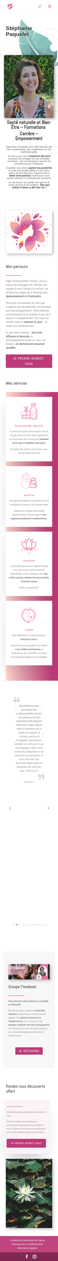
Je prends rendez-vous (29, 361)
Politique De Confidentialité (27, 1244)
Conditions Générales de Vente (27, 1240)
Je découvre (29, 1051)
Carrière (29, 630)
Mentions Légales (27, 1247)
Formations (29, 560)
